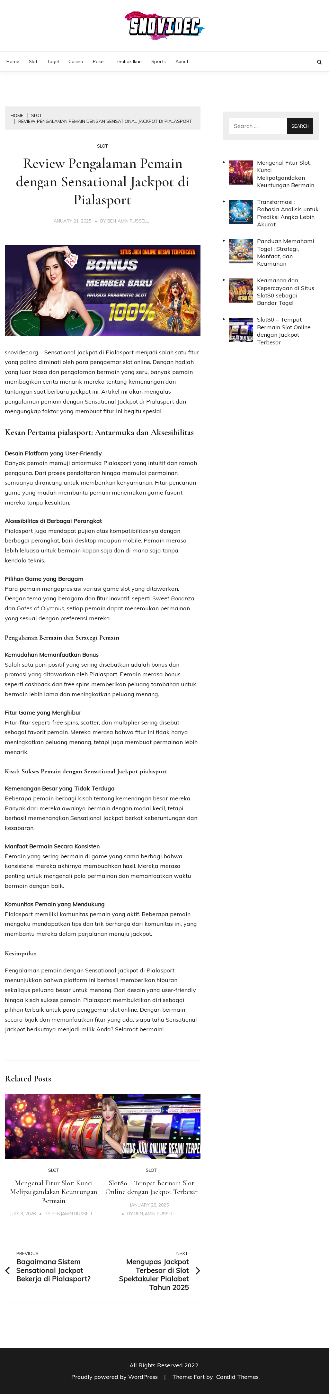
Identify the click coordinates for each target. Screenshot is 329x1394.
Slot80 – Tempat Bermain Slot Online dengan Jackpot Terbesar (151, 1187)
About (181, 61)
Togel (53, 61)
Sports (158, 61)
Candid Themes (237, 1376)
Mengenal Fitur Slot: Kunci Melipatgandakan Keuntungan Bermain (53, 1192)
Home (12, 61)
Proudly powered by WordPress (115, 1376)
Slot (33, 61)
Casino (75, 61)
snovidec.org (21, 352)
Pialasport (120, 352)
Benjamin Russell (128, 221)
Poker (99, 61)
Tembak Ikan (128, 61)
